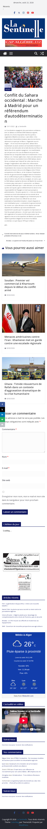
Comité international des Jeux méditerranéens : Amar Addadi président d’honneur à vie (24, 235)
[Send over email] (2, 419)
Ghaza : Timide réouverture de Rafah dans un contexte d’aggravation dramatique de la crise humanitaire (23, 388)
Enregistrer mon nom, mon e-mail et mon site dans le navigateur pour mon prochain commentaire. (23, 500)
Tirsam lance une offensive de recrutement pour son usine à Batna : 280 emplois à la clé (21, 771)
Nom (5, 456)
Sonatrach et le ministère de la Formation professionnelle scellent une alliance (19, 765)
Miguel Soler (6, 758)
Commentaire (9, 429)
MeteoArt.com (27, 696)
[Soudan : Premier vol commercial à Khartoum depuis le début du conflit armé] (23, 255)
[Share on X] (2, 409)
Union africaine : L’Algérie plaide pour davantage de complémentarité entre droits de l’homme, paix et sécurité (22, 616)
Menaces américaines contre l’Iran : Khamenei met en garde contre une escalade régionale (23, 340)
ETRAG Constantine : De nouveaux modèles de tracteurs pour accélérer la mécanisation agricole (22, 759)
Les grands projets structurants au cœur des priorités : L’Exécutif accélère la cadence (21, 782)
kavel (4, 764)
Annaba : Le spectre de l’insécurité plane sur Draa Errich (24, 241)
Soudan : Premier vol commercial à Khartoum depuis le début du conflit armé (20, 285)
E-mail (5, 468)
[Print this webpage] (2, 424)
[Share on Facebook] (2, 404)
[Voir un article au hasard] (42, 53)
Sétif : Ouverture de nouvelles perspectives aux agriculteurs (22, 626)
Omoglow (5, 775)
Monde (8, 89)
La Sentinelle (22, 126)
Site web (6, 480)
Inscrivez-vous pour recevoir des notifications (17, 745)
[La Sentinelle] (5, 53)
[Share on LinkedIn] (2, 414)
